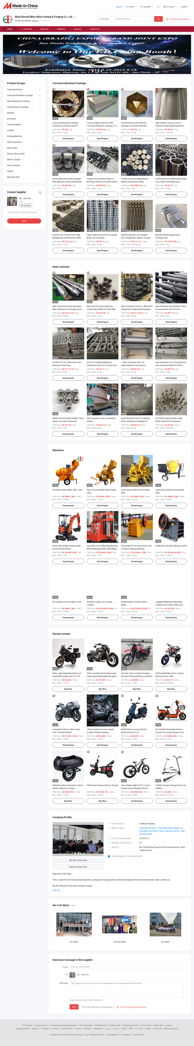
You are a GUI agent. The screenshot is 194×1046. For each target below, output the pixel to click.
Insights (169, 1025)
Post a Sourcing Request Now (131, 1007)
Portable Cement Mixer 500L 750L (67, 489)
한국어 (115, 1028)
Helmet (10, 171)
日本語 (123, 1028)
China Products (41, 1025)
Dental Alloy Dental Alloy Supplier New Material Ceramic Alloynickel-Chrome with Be (67, 181)
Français (55, 1028)
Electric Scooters (14, 142)
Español (35, 1028)
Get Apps (170, 6)
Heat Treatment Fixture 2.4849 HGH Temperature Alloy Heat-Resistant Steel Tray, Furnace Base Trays (137, 309)
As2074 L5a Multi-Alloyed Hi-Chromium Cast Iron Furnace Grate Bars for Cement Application (102, 365)
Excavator (11, 118)
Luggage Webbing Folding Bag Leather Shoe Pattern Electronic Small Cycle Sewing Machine (169, 604)
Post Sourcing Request (179, 19)
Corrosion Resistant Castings (20, 95)
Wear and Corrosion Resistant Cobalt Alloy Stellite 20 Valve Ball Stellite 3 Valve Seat (101, 309)
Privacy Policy (139, 1034)
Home (9, 29)
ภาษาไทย (139, 1028)
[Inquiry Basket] (158, 6)
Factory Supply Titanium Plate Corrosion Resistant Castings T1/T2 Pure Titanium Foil (102, 125)
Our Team (74, 941)
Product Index (146, 1025)
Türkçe (148, 1028)
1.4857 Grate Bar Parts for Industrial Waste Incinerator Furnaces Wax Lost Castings (133, 365)
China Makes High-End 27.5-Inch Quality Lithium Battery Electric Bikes (135, 788)
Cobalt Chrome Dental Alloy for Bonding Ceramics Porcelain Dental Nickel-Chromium (102, 181)
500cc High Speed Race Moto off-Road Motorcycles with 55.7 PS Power (67, 676)
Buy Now (68, 689)
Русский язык (67, 1028)
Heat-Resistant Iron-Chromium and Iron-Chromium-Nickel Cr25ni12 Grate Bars (170, 365)
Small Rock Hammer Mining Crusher (171, 545)
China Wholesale (85, 1025)
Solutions (61, 29)
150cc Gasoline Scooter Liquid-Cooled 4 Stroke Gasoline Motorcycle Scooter (100, 732)
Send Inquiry (68, 138)
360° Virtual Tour (79, 860)
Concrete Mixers (14, 124)
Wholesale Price (101, 1025)
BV (141, 856)
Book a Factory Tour (78, 866)
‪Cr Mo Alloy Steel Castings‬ (168, 828)
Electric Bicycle (13, 165)
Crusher (10, 130)
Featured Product (15, 89)
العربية (107, 1028)
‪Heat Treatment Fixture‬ (169, 831)
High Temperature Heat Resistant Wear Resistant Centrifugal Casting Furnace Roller (67, 309)
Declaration (126, 1034)
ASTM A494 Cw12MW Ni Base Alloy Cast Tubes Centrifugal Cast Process (170, 181)
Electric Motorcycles (16, 153)
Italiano (78, 1028)
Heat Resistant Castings (17, 107)
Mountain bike (13, 177)
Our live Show (120, 941)
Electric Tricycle (13, 159)
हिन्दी (130, 1028)
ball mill (10, 112)
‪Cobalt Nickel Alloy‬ (147, 828)
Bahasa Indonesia (171, 1028)
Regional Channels (130, 1025)
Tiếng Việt (157, 1028)
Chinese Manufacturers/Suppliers (63, 1025)
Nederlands (98, 1028)
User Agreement (113, 1034)
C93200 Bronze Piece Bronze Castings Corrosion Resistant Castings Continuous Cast (134, 125)
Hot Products (27, 1025)
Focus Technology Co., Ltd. (78, 1034)
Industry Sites (115, 1025)
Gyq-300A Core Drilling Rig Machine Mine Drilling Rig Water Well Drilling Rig (102, 548)
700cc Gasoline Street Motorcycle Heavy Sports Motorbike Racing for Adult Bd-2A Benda (102, 676)
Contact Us (95, 29)
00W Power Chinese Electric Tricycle (102, 785)
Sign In (119, 6)
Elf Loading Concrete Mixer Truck (66, 601)
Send (74, 1006)
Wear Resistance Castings (18, 101)
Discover (77, 29)
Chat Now (27, 205)
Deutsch (87, 1028)
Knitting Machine (14, 136)
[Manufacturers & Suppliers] (21, 5)
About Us (44, 29)
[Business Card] (40, 192)
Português (45, 1028)
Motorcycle (12, 147)
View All (56, 890)
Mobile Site (158, 1025)
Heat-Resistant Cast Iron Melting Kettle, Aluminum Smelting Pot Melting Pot (135, 421)
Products (28, 29)
